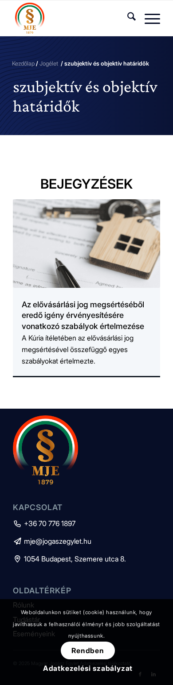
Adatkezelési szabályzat (88, 668)
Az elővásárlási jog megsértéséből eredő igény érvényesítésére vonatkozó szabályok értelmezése (83, 315)
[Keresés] (127, 18)
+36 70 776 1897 (44, 523)
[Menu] (148, 18)
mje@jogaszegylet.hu (52, 541)
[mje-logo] (71, 18)
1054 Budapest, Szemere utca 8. (69, 558)
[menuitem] (127, 18)
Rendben (87, 650)
